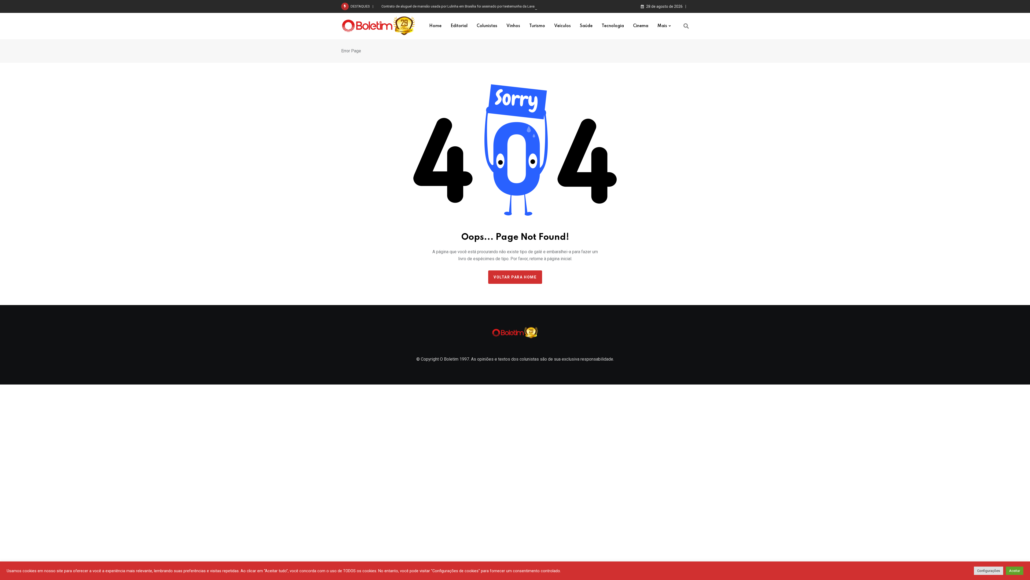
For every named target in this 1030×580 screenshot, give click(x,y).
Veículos (562, 26)
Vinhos (513, 26)
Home (435, 26)
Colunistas (487, 26)
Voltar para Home (515, 277)
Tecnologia (613, 26)
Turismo (537, 26)
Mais (662, 26)
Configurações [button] (988, 571)
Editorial (459, 26)
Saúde (586, 26)
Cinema (640, 26)
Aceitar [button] (1014, 571)
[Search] (686, 26)
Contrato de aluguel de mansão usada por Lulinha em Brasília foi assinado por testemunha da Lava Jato (461, 6)
